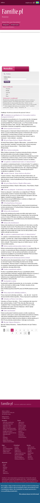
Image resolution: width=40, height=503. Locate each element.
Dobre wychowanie (9, 310)
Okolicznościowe (7, 453)
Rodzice (20, 431)
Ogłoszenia (21, 422)
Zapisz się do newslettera (8, 27)
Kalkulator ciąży (7, 426)
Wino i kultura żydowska (11, 150)
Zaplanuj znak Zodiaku (8, 441)
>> (28, 333)
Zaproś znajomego (19, 454)
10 (20, 333)
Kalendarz (5, 438)
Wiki (7, 94)
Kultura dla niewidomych (11, 211)
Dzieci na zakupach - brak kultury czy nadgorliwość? (19, 189)
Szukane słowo (7, 77)
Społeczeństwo (6, 450)
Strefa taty (21, 434)
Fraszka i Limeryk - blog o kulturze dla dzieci (17, 173)
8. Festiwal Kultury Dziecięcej (13, 203)
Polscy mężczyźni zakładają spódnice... (15, 292)
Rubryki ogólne (22, 426)
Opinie (4, 447)
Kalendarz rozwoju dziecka (9, 432)
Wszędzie (8, 88)
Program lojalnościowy (20, 453)
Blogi (7, 96)
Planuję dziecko (22, 429)
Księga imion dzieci (7, 431)
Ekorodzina (21, 423)
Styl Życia (30, 457)
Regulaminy (18, 450)
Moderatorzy (18, 451)
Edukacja (5, 437)
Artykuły (8, 92)
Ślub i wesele (21, 428)
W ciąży (30, 450)
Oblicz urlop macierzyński (9, 428)
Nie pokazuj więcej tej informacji (29, 494)
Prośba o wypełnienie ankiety (12, 269)
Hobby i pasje (6, 451)
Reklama (17, 448)
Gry (4, 435)
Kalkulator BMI (6, 434)
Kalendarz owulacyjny (8, 422)
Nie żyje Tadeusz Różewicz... (12, 322)
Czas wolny (30, 459)
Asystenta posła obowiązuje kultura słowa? (17, 257)
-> (25, 333)
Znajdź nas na (29, 2)
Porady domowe (22, 437)
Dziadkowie (21, 432)
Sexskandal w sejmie (10, 281)
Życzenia (5, 471)
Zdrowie (30, 456)
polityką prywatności (10, 491)
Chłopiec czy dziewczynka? (9, 429)
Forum (7, 90)
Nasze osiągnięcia (19, 457)
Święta (29, 454)
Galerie (5, 468)
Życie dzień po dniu (8, 448)
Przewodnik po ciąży (8, 423)
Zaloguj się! (6, 24)
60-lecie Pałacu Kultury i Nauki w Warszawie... (17, 140)
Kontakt (17, 447)
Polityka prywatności (20, 459)
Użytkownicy (21, 435)
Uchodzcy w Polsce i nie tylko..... (13, 299)
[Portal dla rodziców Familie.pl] (12, 14)
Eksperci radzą (22, 425)
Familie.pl (3, 112)
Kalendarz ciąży (7, 425)
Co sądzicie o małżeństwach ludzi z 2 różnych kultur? (20, 162)
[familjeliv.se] (37, 2)
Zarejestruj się (15, 24)
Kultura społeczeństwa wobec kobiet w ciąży (17, 246)
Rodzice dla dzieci (7, 440)
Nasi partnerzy (18, 456)
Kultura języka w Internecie (12, 128)
